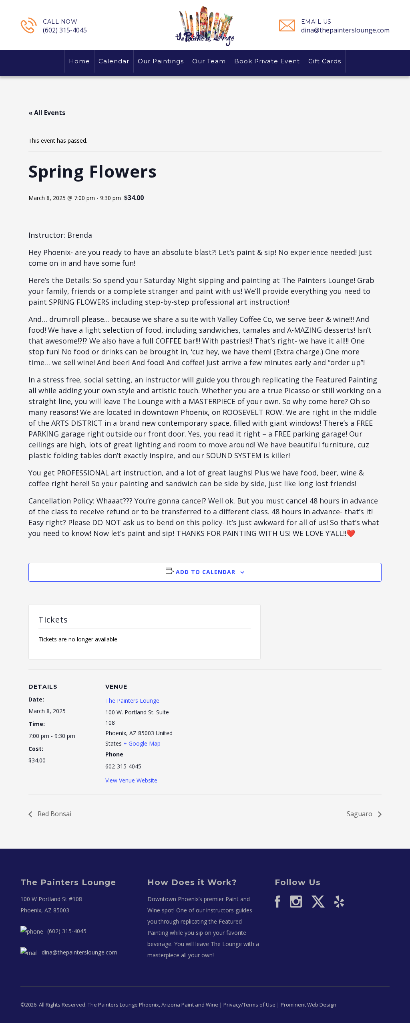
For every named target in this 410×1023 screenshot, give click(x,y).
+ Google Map (142, 743)
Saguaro (360, 813)
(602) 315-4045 (65, 30)
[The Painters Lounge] (204, 25)
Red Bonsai (53, 813)
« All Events (46, 112)
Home (79, 61)
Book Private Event (267, 61)
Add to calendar (205, 572)
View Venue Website (131, 780)
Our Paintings (161, 61)
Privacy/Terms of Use (249, 1004)
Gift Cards (324, 61)
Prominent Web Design (308, 1004)
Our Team (209, 61)
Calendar (113, 61)
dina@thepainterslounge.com (345, 30)
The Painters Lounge (132, 700)
